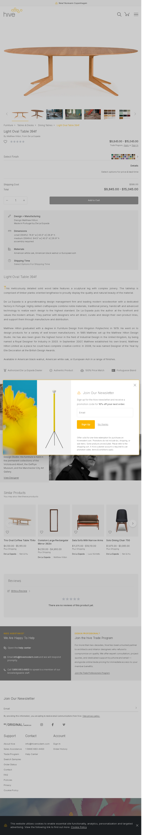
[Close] (135, 385)
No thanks (103, 424)
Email (82, 412)
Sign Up (86, 424)
